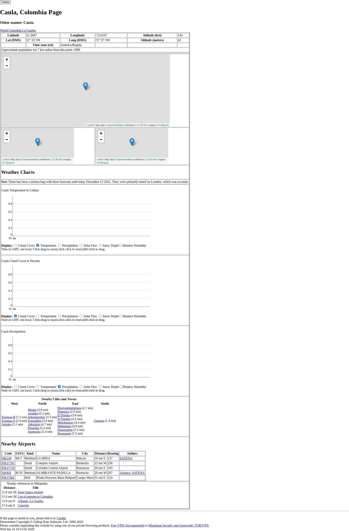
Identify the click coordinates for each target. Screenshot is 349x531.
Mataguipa (64, 426)
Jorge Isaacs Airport (30, 492)
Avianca (125, 472)
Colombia (15, 30)
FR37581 (8, 477)
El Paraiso (64, 415)
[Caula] (85, 86)
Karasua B (8, 417)
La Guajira (29, 30)
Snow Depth (111, 245)
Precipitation (70, 245)
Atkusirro (34, 424)
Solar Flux (90, 245)
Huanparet (64, 433)
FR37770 (8, 468)
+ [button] (6, 59)
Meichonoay (66, 422)
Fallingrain (164, 125)
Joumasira (34, 431)
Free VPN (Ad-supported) (127, 525)
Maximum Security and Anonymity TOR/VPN (179, 525)
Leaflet (90, 125)
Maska (32, 410)
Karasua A (8, 420)
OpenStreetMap (115, 125)
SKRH (6, 472)
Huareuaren (65, 430)
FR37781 (8, 463)
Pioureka (33, 428)
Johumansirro (36, 417)
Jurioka (6, 424)
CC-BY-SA (142, 125)
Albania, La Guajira (30, 501)
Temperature (48, 245)
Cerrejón (23, 505)
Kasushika (34, 420)
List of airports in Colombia (35, 496)
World (4, 30)
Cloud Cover (26, 245)
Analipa (33, 413)
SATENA (126, 458)
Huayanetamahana (69, 408)
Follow (5, 2)
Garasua (99, 420)
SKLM (6, 458)
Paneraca (63, 411)
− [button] (6, 65)
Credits (61, 518)
